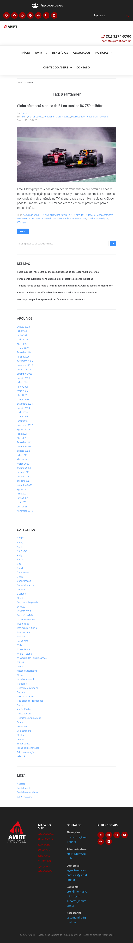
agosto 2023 (23, 429)
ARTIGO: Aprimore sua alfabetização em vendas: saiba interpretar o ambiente (57, 292)
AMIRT (24, 116)
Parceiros (22, 683)
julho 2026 (22, 331)
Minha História (24, 653)
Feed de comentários (27, 792)
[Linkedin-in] (46, 15)
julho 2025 (22, 382)
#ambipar (28, 215)
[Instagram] (6, 15)
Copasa (21, 589)
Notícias (66, 116)
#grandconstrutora (103, 215)
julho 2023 (22, 433)
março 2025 (23, 399)
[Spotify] (30, 15)
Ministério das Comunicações (32, 658)
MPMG (20, 662)
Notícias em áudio (26, 679)
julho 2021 (22, 493)
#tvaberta (92, 218)
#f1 (70, 215)
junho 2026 (22, 335)
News (20, 666)
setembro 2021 (24, 485)
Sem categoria (24, 731)
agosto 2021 (23, 489)
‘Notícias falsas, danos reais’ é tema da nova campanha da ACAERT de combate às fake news (65, 285)
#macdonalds (51, 218)
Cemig (20, 576)
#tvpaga (21, 222)
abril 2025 (22, 395)
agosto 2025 (23, 378)
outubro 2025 (24, 369)
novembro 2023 (25, 425)
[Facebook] (14, 15)
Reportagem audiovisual (29, 718)
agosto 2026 (23, 326)
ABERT (20, 538)
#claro (64, 215)
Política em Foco (25, 696)
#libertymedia (36, 218)
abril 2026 (22, 344)
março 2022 (23, 463)
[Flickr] (54, 15)
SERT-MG (21, 735)
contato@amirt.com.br (116, 41)
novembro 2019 (25, 511)
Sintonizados (23, 743)
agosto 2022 (23, 451)
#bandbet (55, 215)
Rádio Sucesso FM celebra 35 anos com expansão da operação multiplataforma (58, 272)
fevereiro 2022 (24, 468)
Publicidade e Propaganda (84, 116)
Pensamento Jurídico (27, 688)
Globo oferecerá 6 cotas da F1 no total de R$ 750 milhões (60, 106)
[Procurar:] (63, 243)
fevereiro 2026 (24, 352)
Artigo (20, 555)
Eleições (21, 598)
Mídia (58, 116)
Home (19, 82)
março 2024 (23, 416)
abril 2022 (22, 459)
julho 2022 (22, 455)
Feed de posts (24, 788)
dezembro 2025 (25, 361)
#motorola (64, 218)
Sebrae (20, 722)
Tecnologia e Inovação (28, 748)
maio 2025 (22, 391)
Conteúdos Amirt (25, 585)
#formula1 (78, 215)
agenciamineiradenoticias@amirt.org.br (77, 875)
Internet (21, 636)
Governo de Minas (26, 619)
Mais (22, 231)
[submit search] (127, 15)
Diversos (21, 593)
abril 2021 (22, 506)
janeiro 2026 (23, 356)
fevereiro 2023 (24, 442)
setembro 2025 (24, 373)
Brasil (20, 568)
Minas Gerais (23, 649)
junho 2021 (22, 498)
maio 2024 (22, 412)
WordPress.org (24, 796)
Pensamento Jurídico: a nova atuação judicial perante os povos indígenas (55, 279)
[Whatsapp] (22, 15)
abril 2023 (22, 438)
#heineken (22, 218)
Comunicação (35, 116)
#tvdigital (104, 218)
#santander (76, 218)
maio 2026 (22, 339)
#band (45, 215)
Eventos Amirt (24, 611)
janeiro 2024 (23, 421)
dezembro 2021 (25, 476)
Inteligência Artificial (27, 628)
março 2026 (23, 348)
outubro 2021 (24, 481)
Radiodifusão (23, 709)
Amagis (21, 542)
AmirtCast (22, 551)
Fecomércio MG (25, 615)
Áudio (20, 559)
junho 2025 (22, 386)
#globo (89, 215)
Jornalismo (48, 116)
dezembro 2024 (25, 403)
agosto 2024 (23, 408)
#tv (84, 218)
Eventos (21, 606)
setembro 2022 (24, 446)
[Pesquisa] (109, 15)
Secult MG (22, 726)
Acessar (21, 784)
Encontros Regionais (27, 602)
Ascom (24, 113)
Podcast (21, 692)
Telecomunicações (26, 752)
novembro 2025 (25, 365)
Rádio (20, 705)
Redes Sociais (24, 713)
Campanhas (23, 572)
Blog (19, 564)
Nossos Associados (27, 670)
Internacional (23, 632)
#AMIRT (37, 215)
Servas (20, 739)
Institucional (23, 623)
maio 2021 (22, 502)
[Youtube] (38, 15)
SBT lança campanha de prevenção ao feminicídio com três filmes (51, 299)
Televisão (103, 116)
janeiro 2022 (23, 472)
